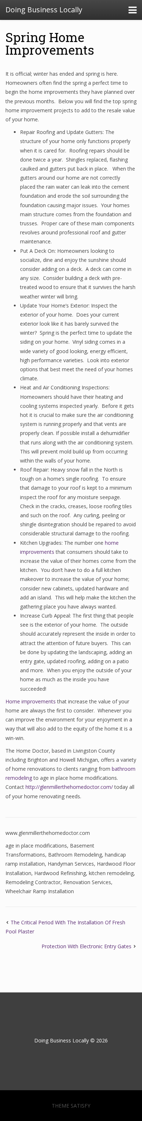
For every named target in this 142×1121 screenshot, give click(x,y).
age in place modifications (36, 845)
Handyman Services (71, 863)
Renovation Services (87, 882)
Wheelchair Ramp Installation (39, 891)
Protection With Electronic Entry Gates (86, 946)
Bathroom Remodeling (75, 854)
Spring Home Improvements (49, 43)
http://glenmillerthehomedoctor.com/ (69, 786)
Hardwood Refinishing (60, 873)
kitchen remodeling (111, 873)
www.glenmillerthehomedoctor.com (47, 832)
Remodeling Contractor (32, 882)
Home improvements (30, 701)
